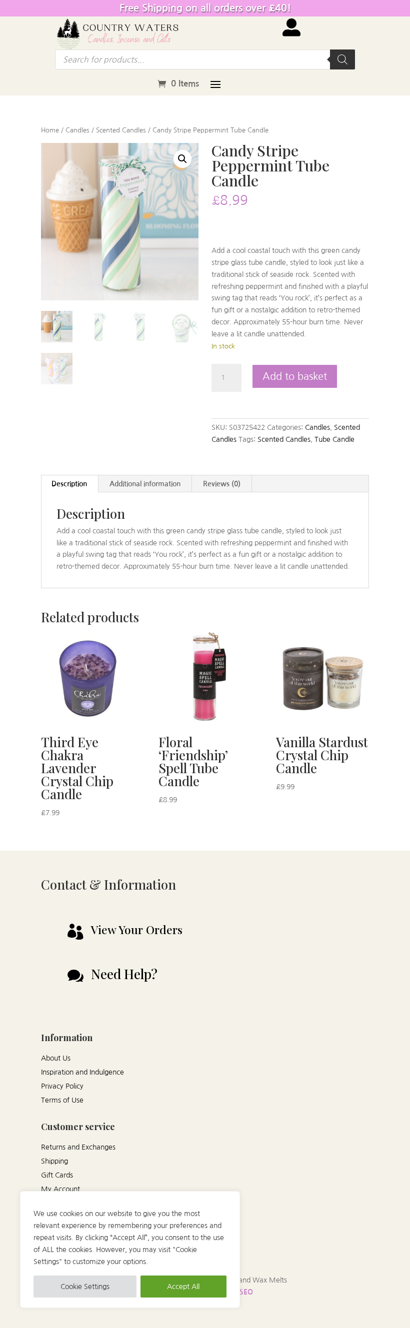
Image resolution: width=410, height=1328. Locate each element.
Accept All (183, 1286)
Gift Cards (57, 1175)
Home (50, 130)
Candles (78, 130)
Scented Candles (121, 130)
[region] (130, 1249)
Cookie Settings (85, 1286)
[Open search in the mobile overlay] (205, 59)
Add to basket (294, 376)
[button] (183, 159)
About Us (55, 1058)
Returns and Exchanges (78, 1147)
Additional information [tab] (145, 483)
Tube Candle (334, 439)
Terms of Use (62, 1100)
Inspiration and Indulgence (82, 1072)
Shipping (54, 1161)
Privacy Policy (62, 1086)
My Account (60, 1189)
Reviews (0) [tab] (221, 483)
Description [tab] (69, 483)
